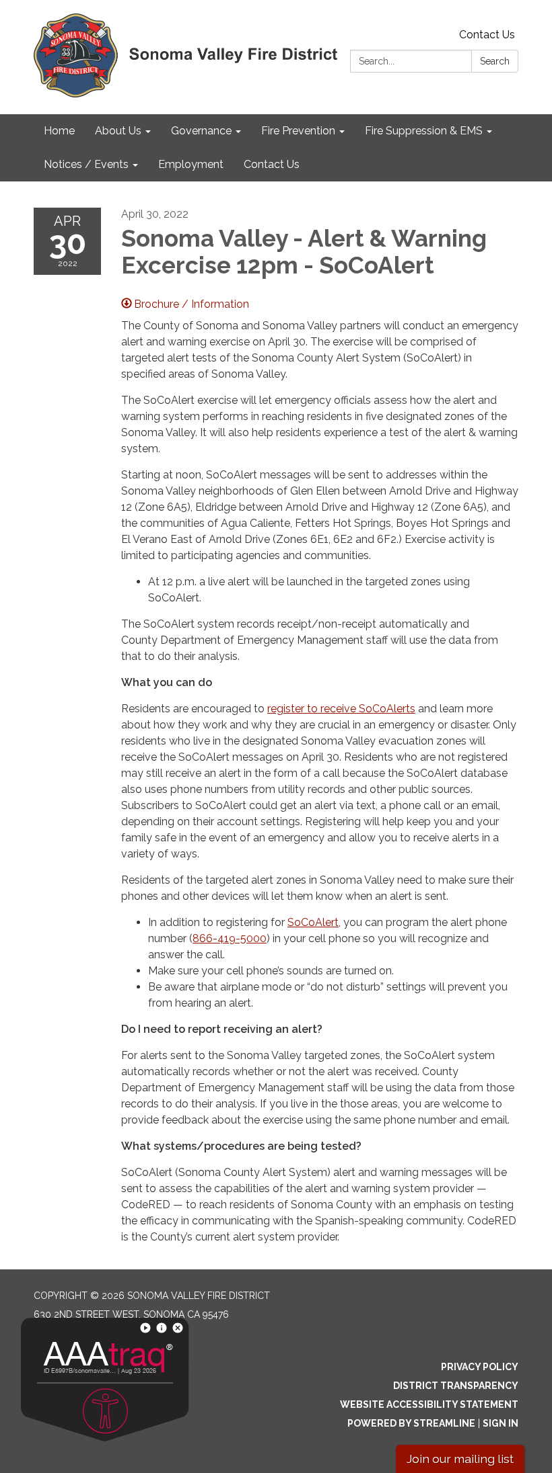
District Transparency (455, 1385)
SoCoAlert (313, 922)
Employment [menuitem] (190, 164)
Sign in (500, 1423)
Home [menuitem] (59, 130)
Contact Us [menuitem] (272, 164)
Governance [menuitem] (201, 130)
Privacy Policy (479, 1366)
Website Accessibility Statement (429, 1404)
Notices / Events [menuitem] (86, 164)
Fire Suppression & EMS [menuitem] (424, 130)
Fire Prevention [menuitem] (298, 130)
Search (495, 61)
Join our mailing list (460, 1458)
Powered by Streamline (411, 1423)
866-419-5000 (230, 938)
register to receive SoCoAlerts (341, 708)
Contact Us (487, 34)
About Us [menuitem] (118, 130)
